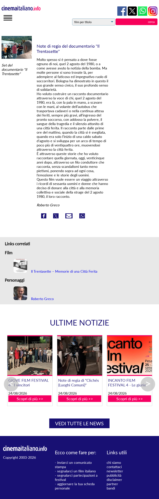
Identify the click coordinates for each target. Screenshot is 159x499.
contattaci (114, 467)
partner (112, 484)
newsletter (115, 471)
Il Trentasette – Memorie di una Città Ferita (63, 271)
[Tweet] (56, 217)
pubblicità (114, 475)
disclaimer (114, 479)
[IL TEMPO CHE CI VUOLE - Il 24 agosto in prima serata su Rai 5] (29, 355)
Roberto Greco (42, 299)
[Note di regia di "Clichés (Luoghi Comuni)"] (129, 355)
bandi (111, 488)
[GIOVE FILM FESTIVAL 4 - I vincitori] (79, 355)
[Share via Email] (69, 217)
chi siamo (114, 462)
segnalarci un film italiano (76, 471)
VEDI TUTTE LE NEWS (79, 423)
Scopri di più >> (30, 403)
